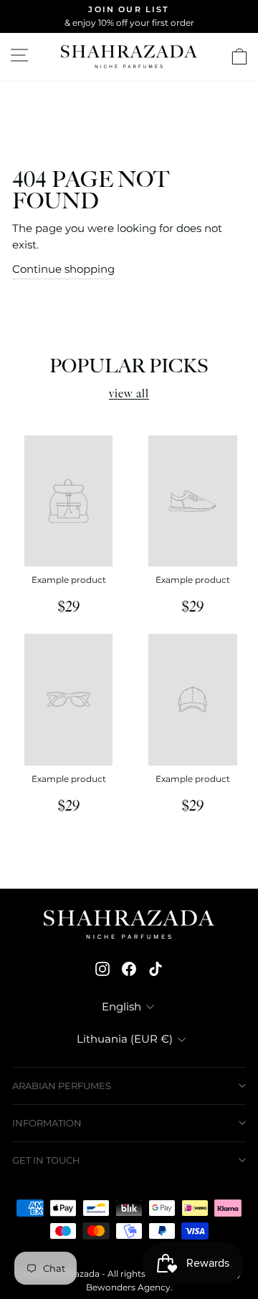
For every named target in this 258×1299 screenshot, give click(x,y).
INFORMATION (47, 1123)
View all (129, 394)
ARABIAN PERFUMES (61, 1085)
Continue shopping (63, 269)
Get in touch (46, 1160)
